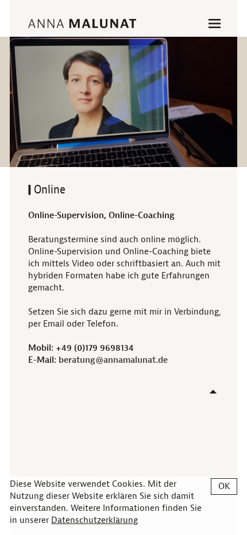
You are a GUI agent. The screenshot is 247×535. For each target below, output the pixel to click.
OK (224, 486)
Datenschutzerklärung (94, 520)
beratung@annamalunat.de (113, 360)
